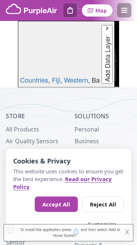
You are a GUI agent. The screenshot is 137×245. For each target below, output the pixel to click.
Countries (34, 79)
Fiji (56, 79)
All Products (22, 129)
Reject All (103, 204)
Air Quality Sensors (32, 141)
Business (87, 141)
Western (76, 79)
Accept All (56, 204)
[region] (68, 54)
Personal (87, 129)
